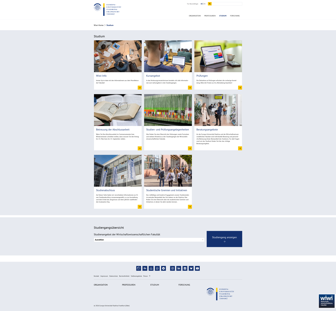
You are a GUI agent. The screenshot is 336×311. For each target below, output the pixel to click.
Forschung (235, 16)
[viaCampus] (138, 268)
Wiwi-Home (98, 25)
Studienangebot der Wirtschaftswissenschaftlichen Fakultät (127, 234)
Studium (222, 16)
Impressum (104, 276)
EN (204, 4)
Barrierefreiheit (124, 276)
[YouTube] (197, 268)
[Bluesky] (191, 268)
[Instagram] (172, 268)
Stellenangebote (136, 276)
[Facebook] (185, 268)
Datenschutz (113, 276)
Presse (145, 276)
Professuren (210, 16)
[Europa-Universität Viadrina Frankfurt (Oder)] (107, 9)
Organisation (195, 16)
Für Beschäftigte (192, 4)
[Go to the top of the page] (149, 276)
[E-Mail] (151, 268)
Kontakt (96, 276)
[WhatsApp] (157, 268)
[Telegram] (163, 268)
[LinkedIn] (178, 268)
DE (202, 4)
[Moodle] (144, 268)
